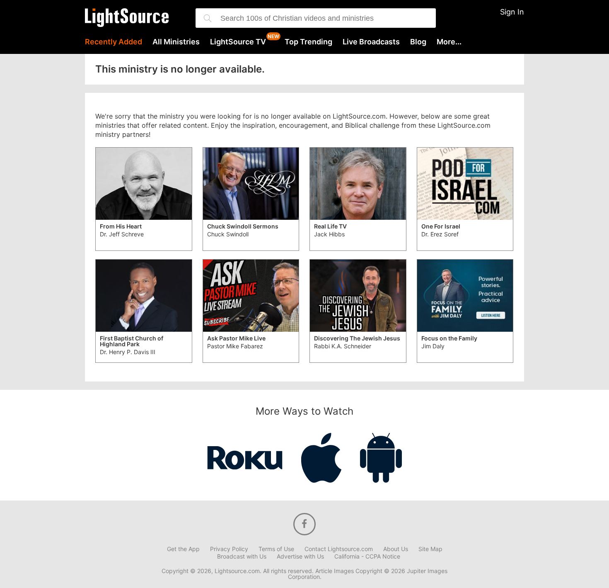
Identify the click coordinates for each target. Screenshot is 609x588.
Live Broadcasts (371, 42)
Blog (418, 42)
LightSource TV (238, 42)
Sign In (512, 11)
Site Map (430, 549)
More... (449, 42)
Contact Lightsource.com (338, 549)
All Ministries (176, 42)
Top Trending (308, 42)
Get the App (183, 549)
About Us (395, 549)
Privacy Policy (229, 549)
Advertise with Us (300, 556)
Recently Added (113, 42)
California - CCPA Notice (367, 556)
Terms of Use (276, 549)
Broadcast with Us (241, 556)
